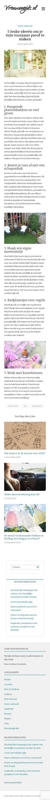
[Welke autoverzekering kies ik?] (25, 477)
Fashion (8, 694)
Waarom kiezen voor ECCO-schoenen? (23, 758)
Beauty (7, 679)
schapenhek (13, 406)
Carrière (8, 684)
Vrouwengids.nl (20, 8)
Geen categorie (25, 26)
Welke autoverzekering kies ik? (22, 494)
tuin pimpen (37, 406)
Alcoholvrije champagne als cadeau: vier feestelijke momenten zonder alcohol (24, 593)
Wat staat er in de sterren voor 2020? (24, 453)
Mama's (8, 714)
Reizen (7, 718)
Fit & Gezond (10, 699)
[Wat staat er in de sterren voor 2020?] (25, 435)
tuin (25, 406)
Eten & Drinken (11, 689)
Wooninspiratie (11, 728)
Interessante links (13, 782)
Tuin (6, 723)
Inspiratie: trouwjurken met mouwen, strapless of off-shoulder (24, 626)
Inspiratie (8, 709)
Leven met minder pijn (21, 602)
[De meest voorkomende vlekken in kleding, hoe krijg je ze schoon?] (25, 518)
